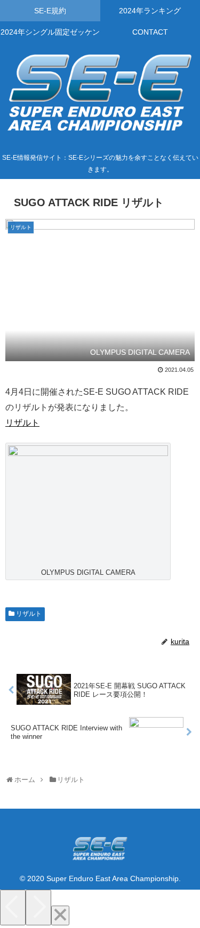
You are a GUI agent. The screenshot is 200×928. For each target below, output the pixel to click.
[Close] (60, 915)
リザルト (22, 422)
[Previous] (13, 907)
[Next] (38, 907)
